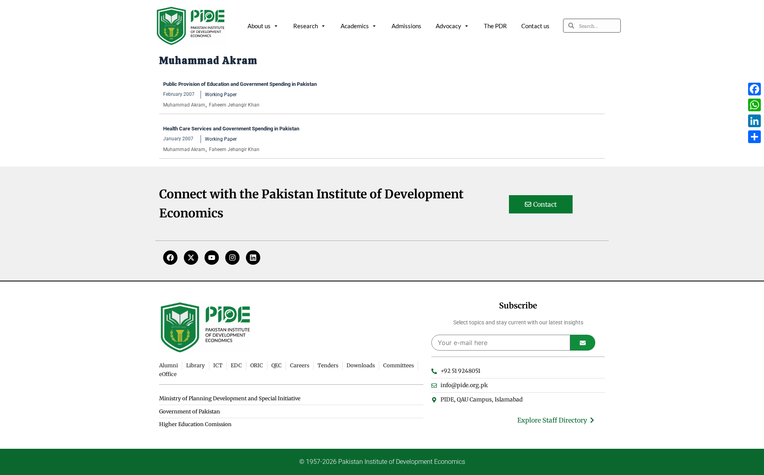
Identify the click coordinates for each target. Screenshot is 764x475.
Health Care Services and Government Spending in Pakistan (231, 129)
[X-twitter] (191, 257)
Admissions (406, 25)
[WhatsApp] (754, 105)
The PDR (495, 25)
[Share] (754, 137)
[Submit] (582, 343)
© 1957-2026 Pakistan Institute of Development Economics (382, 461)
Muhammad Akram (184, 105)
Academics (355, 25)
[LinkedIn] (754, 121)
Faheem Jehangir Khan (234, 105)
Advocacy (448, 25)
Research (305, 25)
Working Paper (221, 94)
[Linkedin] (253, 257)
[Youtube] (212, 257)
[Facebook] (170, 257)
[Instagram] (232, 257)
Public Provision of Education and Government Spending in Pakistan (240, 84)
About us (259, 25)
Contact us (535, 25)
